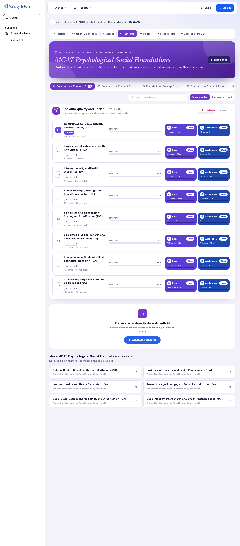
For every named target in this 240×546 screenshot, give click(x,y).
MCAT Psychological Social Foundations (101, 22)
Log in (208, 7)
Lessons (109, 33)
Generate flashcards (144, 339)
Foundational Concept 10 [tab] (74, 86)
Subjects (69, 22)
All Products (81, 7)
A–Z (230, 97)
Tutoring (58, 7)
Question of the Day (194, 33)
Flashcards (128, 33)
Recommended (200, 97)
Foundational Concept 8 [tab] (207, 86)
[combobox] (24, 17)
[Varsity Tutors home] (17, 6)
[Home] (58, 22)
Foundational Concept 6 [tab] (118, 86)
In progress (218, 97)
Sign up (227, 7)
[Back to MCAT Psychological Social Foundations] (52, 22)
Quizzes (147, 33)
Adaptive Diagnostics (85, 33)
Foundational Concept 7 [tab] (163, 86)
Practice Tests (167, 33)
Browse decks (219, 59)
